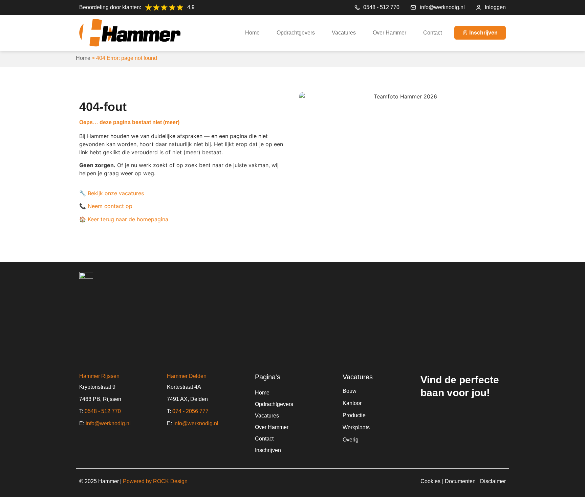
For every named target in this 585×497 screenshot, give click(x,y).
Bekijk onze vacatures (116, 193)
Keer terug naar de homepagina (128, 219)
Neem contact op (110, 206)
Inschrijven (268, 450)
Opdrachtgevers (296, 33)
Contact (432, 33)
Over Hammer (389, 33)
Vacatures (344, 33)
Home (252, 33)
